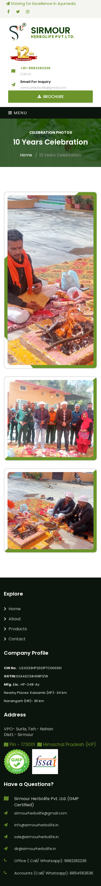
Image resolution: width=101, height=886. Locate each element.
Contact (17, 639)
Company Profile (26, 653)
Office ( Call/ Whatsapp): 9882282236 (50, 860)
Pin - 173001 (21, 744)
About (15, 619)
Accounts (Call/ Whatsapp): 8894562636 (53, 873)
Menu (19, 113)
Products (18, 629)
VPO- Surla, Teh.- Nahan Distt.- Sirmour (28, 732)
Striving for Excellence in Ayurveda (43, 3)
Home (26, 155)
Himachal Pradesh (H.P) (69, 744)
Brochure (52, 96)
